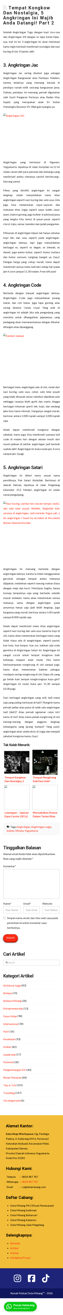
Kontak (14, 1253)
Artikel (14, 1248)
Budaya (7, 993)
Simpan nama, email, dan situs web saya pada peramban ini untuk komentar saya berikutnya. (32, 922)
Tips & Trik (9, 1085)
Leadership (9, 1054)
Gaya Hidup (10, 1016)
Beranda (15, 1243)
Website (47, 903)
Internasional (10, 1023)
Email (27, 903)
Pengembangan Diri (14, 1069)
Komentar (9, 866)
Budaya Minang (12, 1000)
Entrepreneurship (13, 1008)
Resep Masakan (12, 1077)
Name (7, 903)
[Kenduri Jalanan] (31, 354)
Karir (6, 1031)
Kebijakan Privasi (20, 1257)
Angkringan (23, 826)
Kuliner (7, 1046)
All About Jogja (12, 985)
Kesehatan (9, 1039)
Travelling (9, 1092)
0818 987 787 (30, 1181)
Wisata (19, 830)
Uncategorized (11, 1100)
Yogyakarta (31, 830)
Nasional (8, 1062)
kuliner (10, 830)
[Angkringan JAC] (31, 132)
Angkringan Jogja (41, 826)
